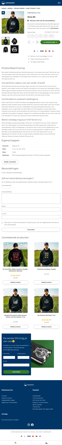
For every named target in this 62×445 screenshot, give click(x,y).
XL (41, 36)
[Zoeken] (15, 443)
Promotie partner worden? (10, 420)
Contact (4, 396)
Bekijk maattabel (10, 162)
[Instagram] (29, 424)
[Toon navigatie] (59, 3)
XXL (45, 36)
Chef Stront (36, 407)
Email (5, 361)
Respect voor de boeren (40, 402)
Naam (4, 206)
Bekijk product (15, 282)
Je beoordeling (7, 192)
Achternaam (22, 353)
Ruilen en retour (7, 398)
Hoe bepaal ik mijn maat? (51, 32)
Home (4, 8)
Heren (10, 8)
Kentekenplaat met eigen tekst (43, 409)
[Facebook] (32, 424)
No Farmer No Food (39, 400)
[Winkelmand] (46, 443)
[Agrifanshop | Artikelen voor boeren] (8, 3)
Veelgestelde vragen (8, 400)
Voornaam (6, 353)
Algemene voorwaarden (9, 402)
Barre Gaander (37, 404)
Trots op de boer (38, 398)
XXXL (51, 36)
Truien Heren (19, 8)
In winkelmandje (49, 42)
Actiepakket (37, 396)
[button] (3, 12)
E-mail (4, 213)
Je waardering (7, 185)
